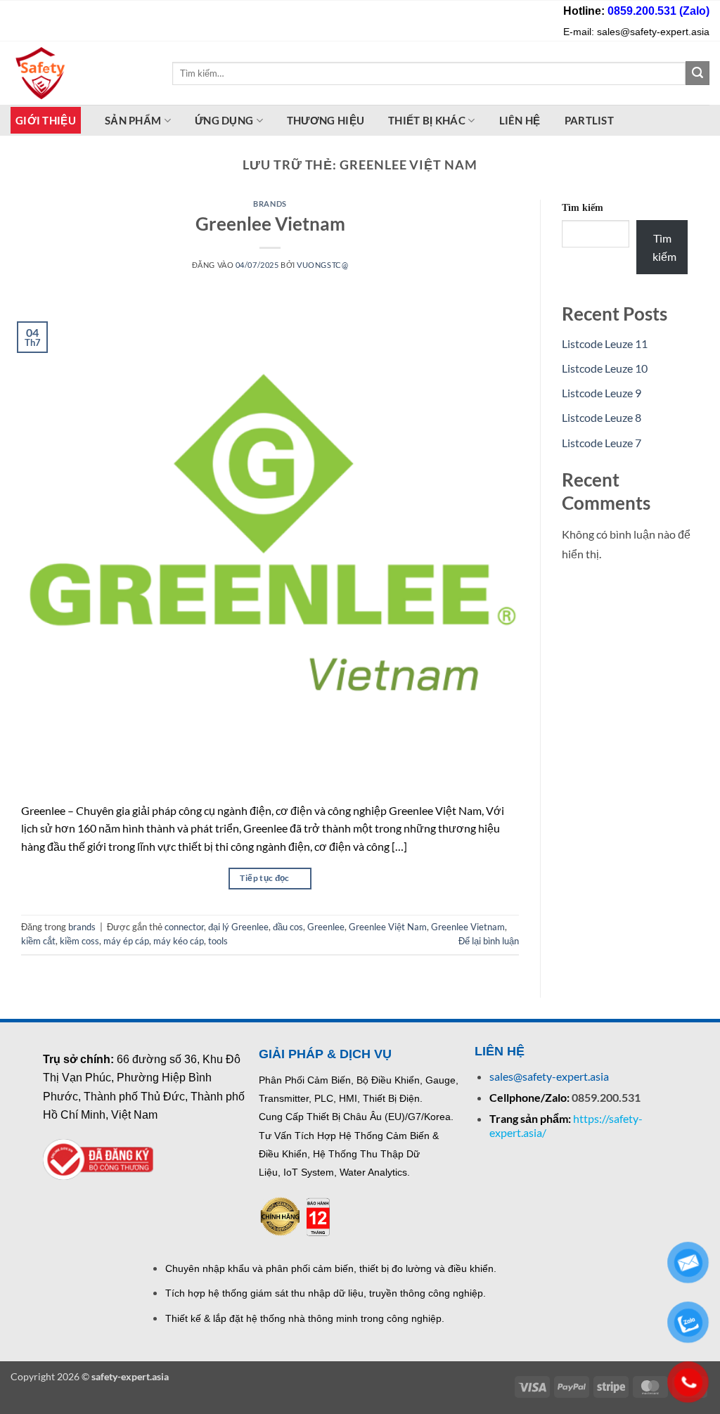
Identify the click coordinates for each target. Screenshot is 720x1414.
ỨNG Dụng (224, 120)
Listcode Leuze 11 (605, 343)
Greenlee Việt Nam (388, 926)
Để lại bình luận (488, 940)
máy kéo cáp (178, 940)
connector (184, 926)
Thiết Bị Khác (426, 120)
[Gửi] (697, 73)
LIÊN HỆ (520, 120)
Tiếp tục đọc (270, 878)
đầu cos (288, 926)
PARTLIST (589, 120)
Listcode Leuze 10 (605, 368)
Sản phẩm (133, 120)
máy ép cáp (126, 940)
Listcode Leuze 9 (601, 392)
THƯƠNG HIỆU (325, 120)
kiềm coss (79, 940)
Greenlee (326, 926)
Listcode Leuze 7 (601, 442)
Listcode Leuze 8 (601, 417)
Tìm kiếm (582, 207)
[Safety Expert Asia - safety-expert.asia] (81, 73)
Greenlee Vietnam (270, 223)
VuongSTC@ (322, 264)
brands (269, 203)
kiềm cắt (38, 940)
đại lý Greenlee (238, 926)
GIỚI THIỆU (45, 120)
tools (218, 940)
